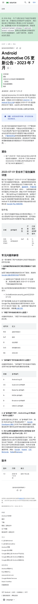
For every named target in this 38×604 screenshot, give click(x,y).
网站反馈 (15, 595)
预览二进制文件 (7, 526)
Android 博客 (6, 547)
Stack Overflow (7, 581)
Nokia (12, 452)
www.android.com (8, 575)
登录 (34, 2)
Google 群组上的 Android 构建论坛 (13, 557)
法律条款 (20, 592)
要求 (3, 519)
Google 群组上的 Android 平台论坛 (13, 554)
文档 (3, 9)
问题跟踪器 (5, 585)
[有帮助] (17, 48)
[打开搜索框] (25, 2)
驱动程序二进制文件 (8, 532)
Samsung (19, 452)
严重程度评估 (10, 136)
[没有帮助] (20, 48)
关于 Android (6, 592)
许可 (26, 592)
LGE (30, 450)
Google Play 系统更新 (15, 204)
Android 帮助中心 (7, 569)
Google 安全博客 (7, 550)
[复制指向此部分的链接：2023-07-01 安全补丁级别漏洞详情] (8, 175)
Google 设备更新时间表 (10, 275)
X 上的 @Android (7, 541)
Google (17, 450)
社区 (13, 592)
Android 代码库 (6, 516)
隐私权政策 (6, 595)
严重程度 (33, 187)
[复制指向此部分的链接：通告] (8, 152)
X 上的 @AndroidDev (8, 544)
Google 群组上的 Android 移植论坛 (13, 560)
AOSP (3, 44)
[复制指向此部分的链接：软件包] (10, 210)
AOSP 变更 (6, 35)
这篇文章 (19, 308)
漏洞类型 (25, 187)
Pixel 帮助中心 (6, 572)
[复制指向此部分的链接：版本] (8, 461)
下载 (3, 522)
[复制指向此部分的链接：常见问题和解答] (21, 255)
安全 (14, 44)
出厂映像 (4, 529)
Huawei (24, 450)
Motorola (5, 452)
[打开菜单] (3, 2)
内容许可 (21, 498)
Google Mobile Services (9, 578)
